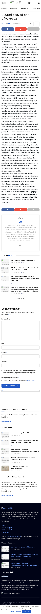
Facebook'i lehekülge (14, 536)
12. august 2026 (16, 283)
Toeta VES (5, 532)
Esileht (4, 8)
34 (23, 283)
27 (23, 293)
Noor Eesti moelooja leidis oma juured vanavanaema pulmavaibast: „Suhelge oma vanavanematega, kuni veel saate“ (25, 289)
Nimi (3, 344)
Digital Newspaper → (8, 495)
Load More (20, 298)
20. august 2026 (16, 262)
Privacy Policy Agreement (10, 377)
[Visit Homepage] (21, 3)
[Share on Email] (21, 29)
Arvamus (24, 8)
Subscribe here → (7, 422)
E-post (4, 353)
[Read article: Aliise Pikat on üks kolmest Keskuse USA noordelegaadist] (5, 460)
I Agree (26, 611)
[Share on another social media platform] (33, 29)
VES (9, 23)
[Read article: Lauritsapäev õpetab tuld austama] (5, 262)
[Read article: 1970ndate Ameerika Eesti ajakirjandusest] (5, 468)
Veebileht (4, 361)
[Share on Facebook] (7, 29)
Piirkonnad (14, 8)
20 (23, 272)
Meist (4, 525)
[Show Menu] (39, 3)
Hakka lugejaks (7, 528)
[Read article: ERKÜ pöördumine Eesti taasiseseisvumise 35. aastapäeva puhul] (5, 451)
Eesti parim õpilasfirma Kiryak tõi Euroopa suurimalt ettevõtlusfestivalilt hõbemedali (25, 278)
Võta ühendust (7, 530)
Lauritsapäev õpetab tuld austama (23, 260)
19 (23, 262)
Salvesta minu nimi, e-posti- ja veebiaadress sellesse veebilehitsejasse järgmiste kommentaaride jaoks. (19, 371)
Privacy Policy (31, 380)
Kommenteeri (6, 319)
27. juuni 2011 (17, 23)
